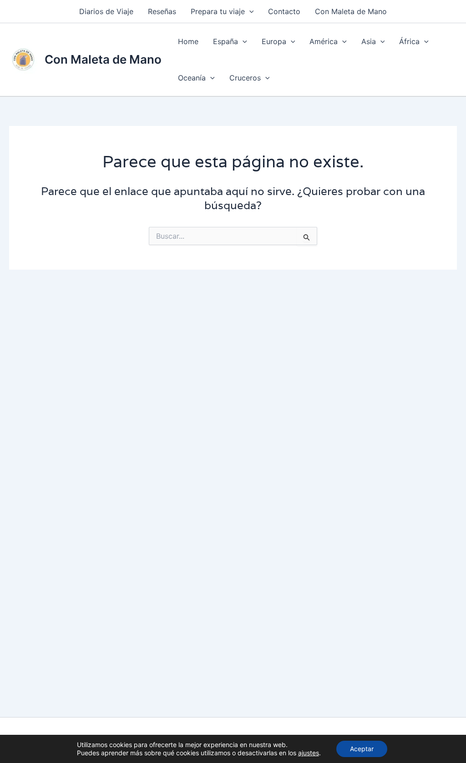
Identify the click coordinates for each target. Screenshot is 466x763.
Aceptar (362, 749)
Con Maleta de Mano (351, 11)
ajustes (308, 753)
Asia (368, 41)
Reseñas (162, 11)
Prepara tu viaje (218, 11)
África (409, 41)
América (323, 41)
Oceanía (192, 77)
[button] (249, 11)
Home (188, 41)
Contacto (284, 11)
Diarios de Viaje (106, 11)
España (225, 41)
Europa (274, 41)
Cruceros (245, 77)
